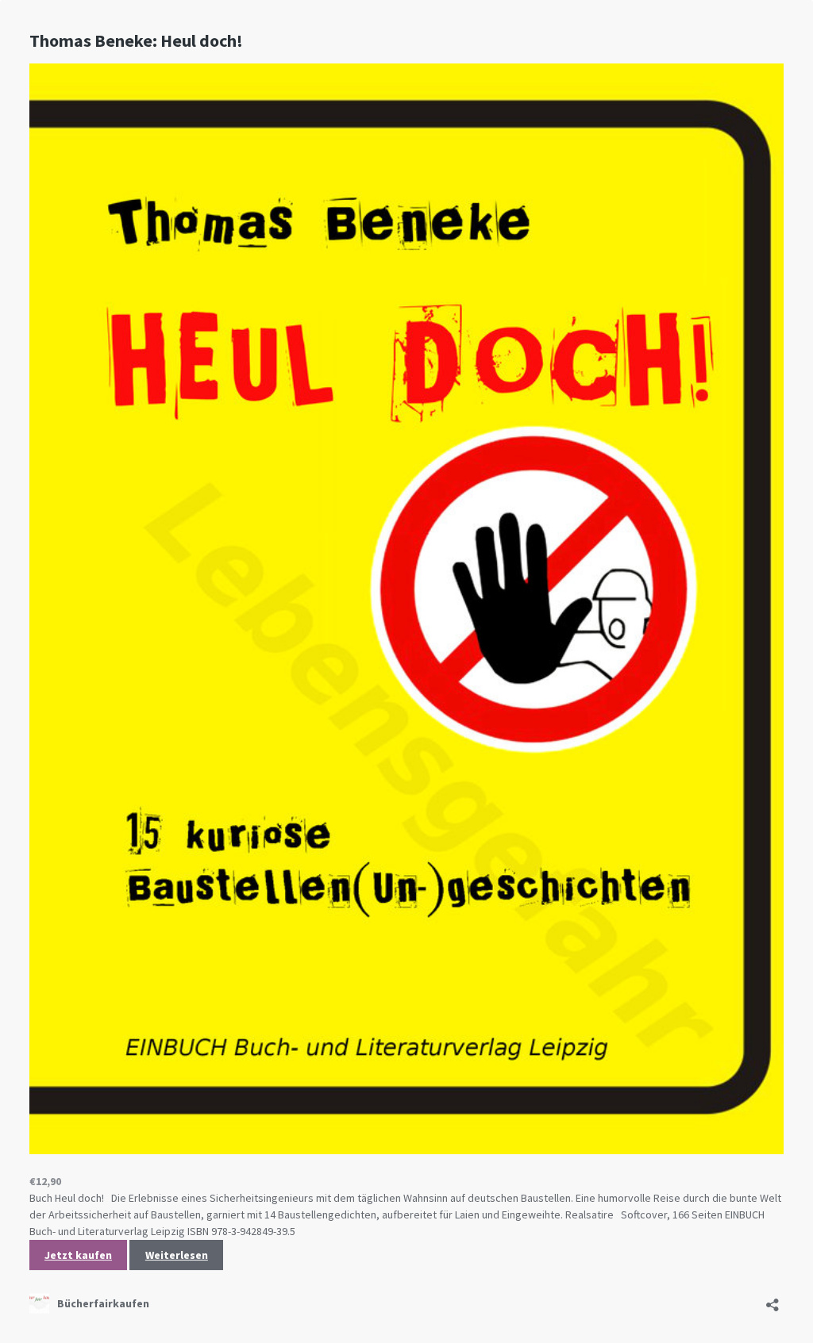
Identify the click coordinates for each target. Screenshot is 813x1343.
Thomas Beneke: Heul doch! (136, 40)
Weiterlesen (176, 1255)
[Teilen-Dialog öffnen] (772, 1299)
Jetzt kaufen (78, 1255)
